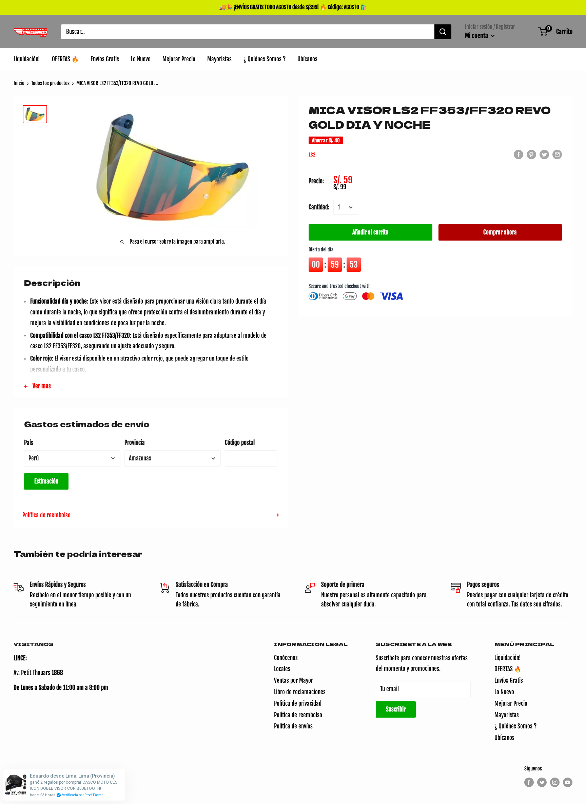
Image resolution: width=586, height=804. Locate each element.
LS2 (312, 154)
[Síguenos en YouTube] (567, 782)
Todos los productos (50, 83)
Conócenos (286, 657)
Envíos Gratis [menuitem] (105, 59)
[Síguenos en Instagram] (555, 782)
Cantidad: (319, 207)
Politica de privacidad (297, 703)
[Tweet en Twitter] (544, 154)
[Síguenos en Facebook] (529, 782)
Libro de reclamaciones (300, 692)
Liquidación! (507, 657)
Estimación (46, 481)
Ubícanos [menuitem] (307, 59)
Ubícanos (504, 737)
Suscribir (396, 709)
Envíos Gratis (508, 680)
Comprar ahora (500, 232)
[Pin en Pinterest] (531, 154)
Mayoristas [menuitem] (219, 59)
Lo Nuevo (504, 692)
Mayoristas (506, 715)
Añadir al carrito (370, 232)
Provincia (134, 442)
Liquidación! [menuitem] (27, 59)
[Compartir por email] (557, 154)
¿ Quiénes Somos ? (515, 726)
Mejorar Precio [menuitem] (178, 59)
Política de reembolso (46, 515)
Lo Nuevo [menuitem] (141, 59)
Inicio (19, 83)
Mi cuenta (477, 35)
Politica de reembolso (298, 715)
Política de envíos (293, 726)
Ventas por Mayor (293, 680)
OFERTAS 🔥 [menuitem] (65, 59)
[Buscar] (442, 31)
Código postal (240, 442)
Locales (282, 669)
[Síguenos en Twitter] (542, 782)
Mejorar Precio (510, 703)
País (28, 442)
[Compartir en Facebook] (518, 154)
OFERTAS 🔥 (507, 669)
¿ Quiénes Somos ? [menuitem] (264, 59)
